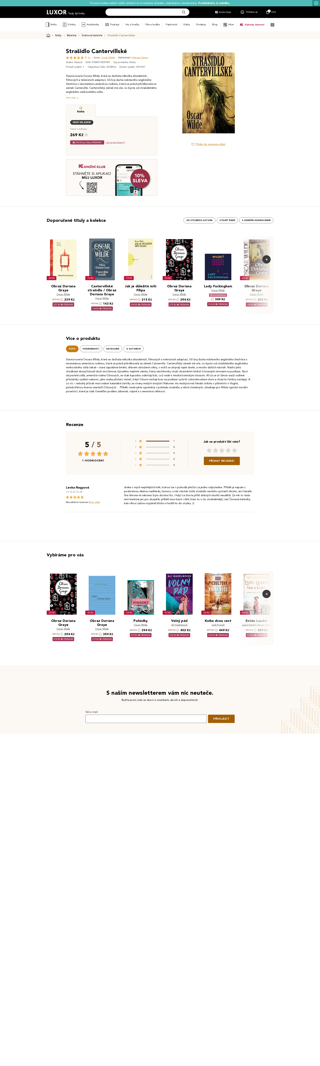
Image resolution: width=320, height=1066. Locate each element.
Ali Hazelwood (179, 625)
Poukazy (115, 24)
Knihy (53, 24)
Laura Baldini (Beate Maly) (256, 625)
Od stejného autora (199, 220)
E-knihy (72, 24)
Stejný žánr (227, 220)
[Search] (183, 12)
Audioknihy (93, 24)
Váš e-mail (91, 711)
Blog (214, 24)
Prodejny (201, 24)
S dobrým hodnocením (256, 220)
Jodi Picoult (218, 625)
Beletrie (72, 35)
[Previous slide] (171, 93)
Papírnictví (171, 24)
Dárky (187, 24)
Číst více (71, 98)
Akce (231, 24)
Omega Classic (140, 57)
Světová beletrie (92, 35)
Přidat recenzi (221, 460)
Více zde (94, 502)
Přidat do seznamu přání (210, 144)
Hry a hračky (132, 24)
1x (89, 57)
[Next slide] (246, 93)
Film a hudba (153, 24)
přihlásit (221, 718)
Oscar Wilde (108, 57)
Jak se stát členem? (115, 142)
